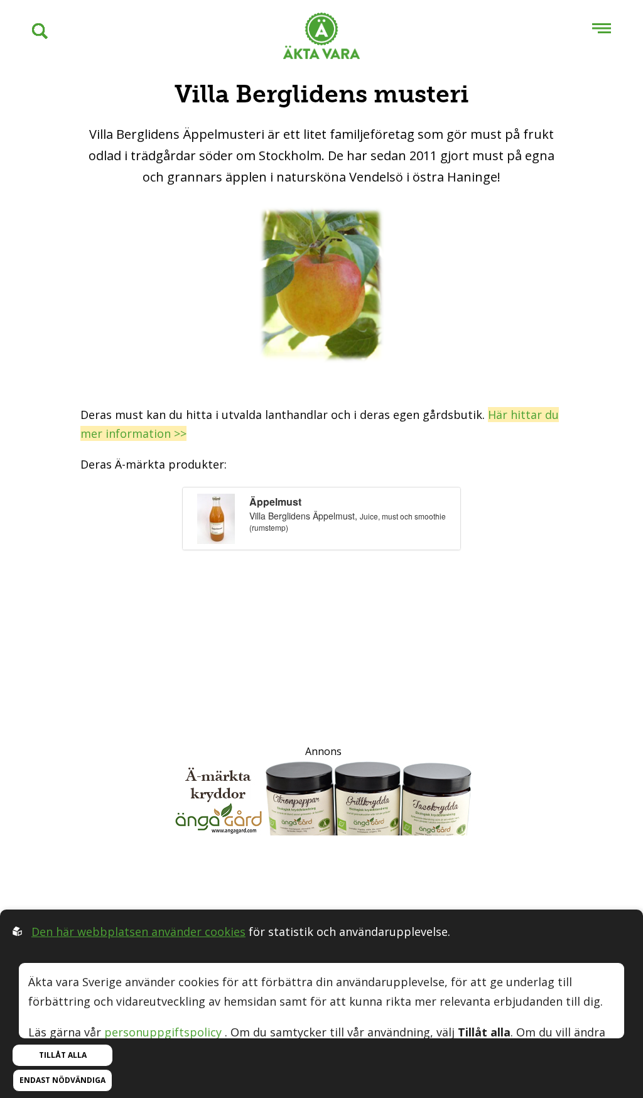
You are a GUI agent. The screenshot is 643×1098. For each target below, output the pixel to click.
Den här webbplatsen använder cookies (138, 931)
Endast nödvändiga (62, 1080)
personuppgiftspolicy (163, 1032)
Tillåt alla (63, 1055)
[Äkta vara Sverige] (321, 39)
